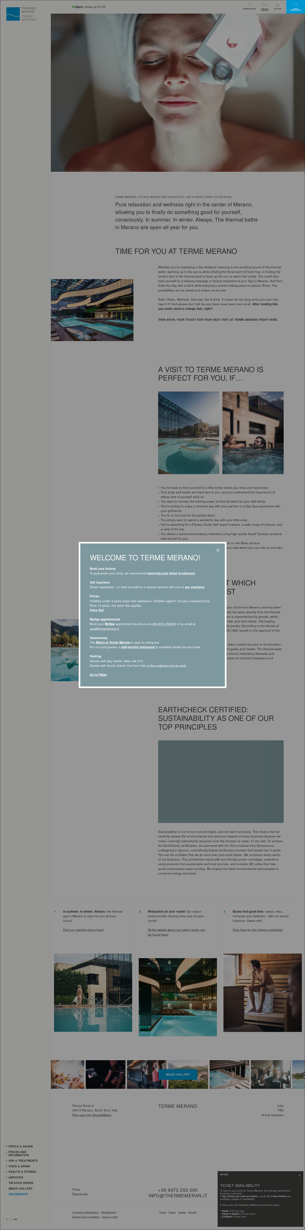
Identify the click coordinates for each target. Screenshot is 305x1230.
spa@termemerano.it (105, 628)
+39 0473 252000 (163, 624)
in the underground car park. (167, 665)
